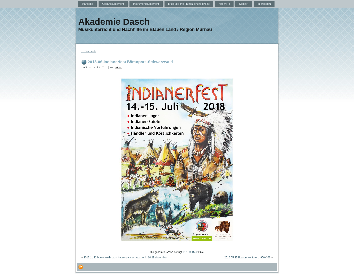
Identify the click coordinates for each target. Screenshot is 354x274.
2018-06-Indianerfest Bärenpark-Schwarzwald (130, 62)
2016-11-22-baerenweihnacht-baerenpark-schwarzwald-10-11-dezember (125, 257)
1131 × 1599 (190, 252)
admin (118, 67)
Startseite (88, 51)
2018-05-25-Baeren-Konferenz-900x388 (247, 257)
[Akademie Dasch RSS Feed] (80, 267)
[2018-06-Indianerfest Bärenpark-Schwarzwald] (177, 247)
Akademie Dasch (114, 22)
